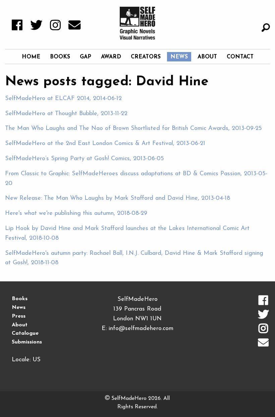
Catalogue (25, 333)
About (207, 57)
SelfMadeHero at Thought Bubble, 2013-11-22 (66, 114)
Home (31, 57)
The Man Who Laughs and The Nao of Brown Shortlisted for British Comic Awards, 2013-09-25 (133, 129)
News (179, 57)
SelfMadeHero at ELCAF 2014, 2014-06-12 (63, 99)
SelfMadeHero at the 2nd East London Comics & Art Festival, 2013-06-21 (105, 144)
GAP (85, 57)
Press (18, 316)
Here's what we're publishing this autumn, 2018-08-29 (76, 214)
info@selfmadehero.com (141, 329)
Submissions (27, 342)
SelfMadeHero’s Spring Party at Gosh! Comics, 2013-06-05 (84, 159)
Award (111, 57)
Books (60, 57)
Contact (240, 57)
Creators (146, 57)
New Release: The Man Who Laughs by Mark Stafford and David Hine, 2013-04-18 (117, 198)
